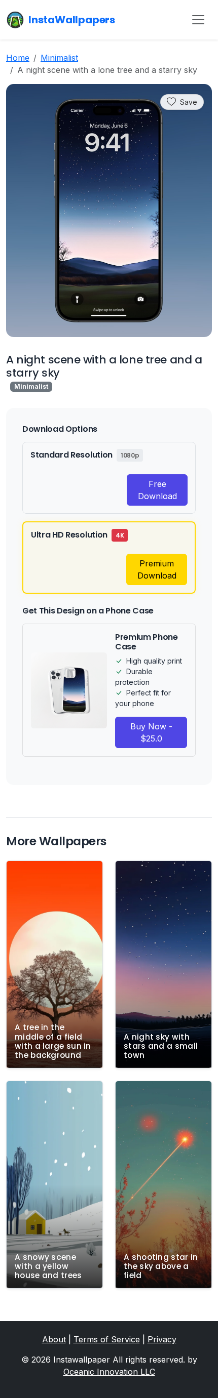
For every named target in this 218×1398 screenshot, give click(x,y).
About (54, 1339)
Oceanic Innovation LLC (109, 1372)
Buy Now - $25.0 (151, 732)
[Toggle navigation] (198, 19)
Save (188, 102)
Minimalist (59, 58)
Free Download (157, 490)
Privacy (162, 1339)
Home (17, 58)
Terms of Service (107, 1339)
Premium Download (156, 569)
